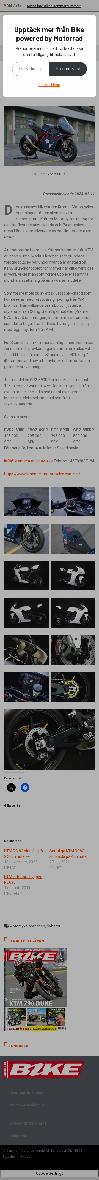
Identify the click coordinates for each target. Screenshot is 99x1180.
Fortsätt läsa (49, 85)
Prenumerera (68, 68)
